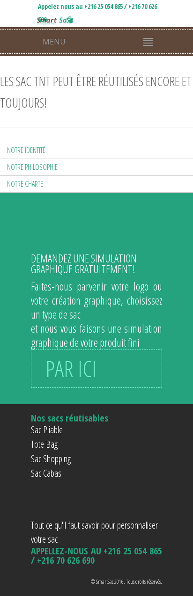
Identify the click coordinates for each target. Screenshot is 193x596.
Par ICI (70, 368)
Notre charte (25, 184)
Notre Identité (26, 150)
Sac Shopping (51, 458)
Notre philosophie (32, 167)
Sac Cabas (46, 473)
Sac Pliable (47, 429)
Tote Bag (44, 444)
